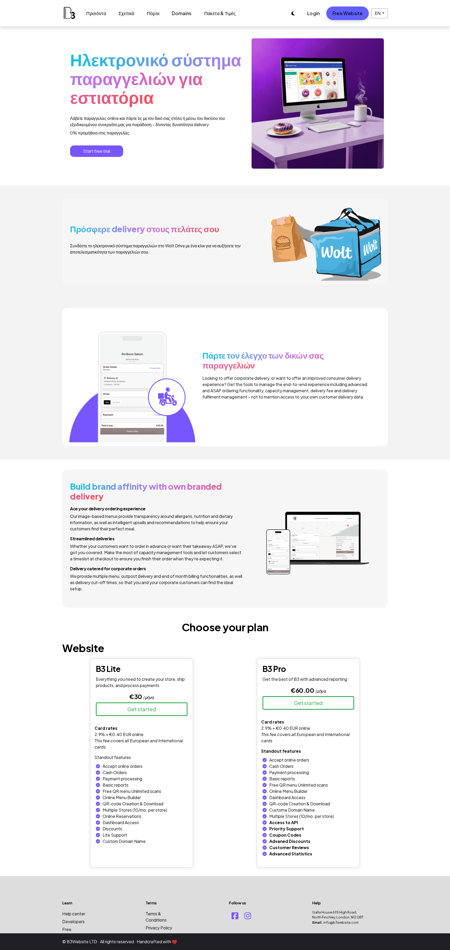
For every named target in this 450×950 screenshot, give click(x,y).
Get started (141, 709)
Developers (73, 921)
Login (313, 13)
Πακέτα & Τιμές (220, 13)
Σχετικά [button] (126, 13)
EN (378, 13)
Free (66, 929)
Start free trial (96, 151)
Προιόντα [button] (96, 13)
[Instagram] (247, 916)
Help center (73, 913)
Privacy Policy (159, 927)
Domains (181, 13)
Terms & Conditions (156, 917)
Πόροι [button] (153, 13)
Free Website (347, 13)
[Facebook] (235, 916)
